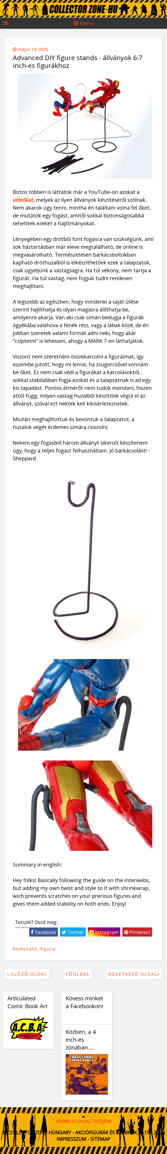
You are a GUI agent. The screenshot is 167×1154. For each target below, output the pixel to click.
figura (47, 949)
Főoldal (78, 974)
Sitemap (100, 1138)
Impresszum (71, 1138)
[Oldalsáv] (5, 25)
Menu (86, 23)
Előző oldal (28, 974)
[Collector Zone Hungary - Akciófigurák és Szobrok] (83, 17)
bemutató (25, 949)
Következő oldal (133, 974)
